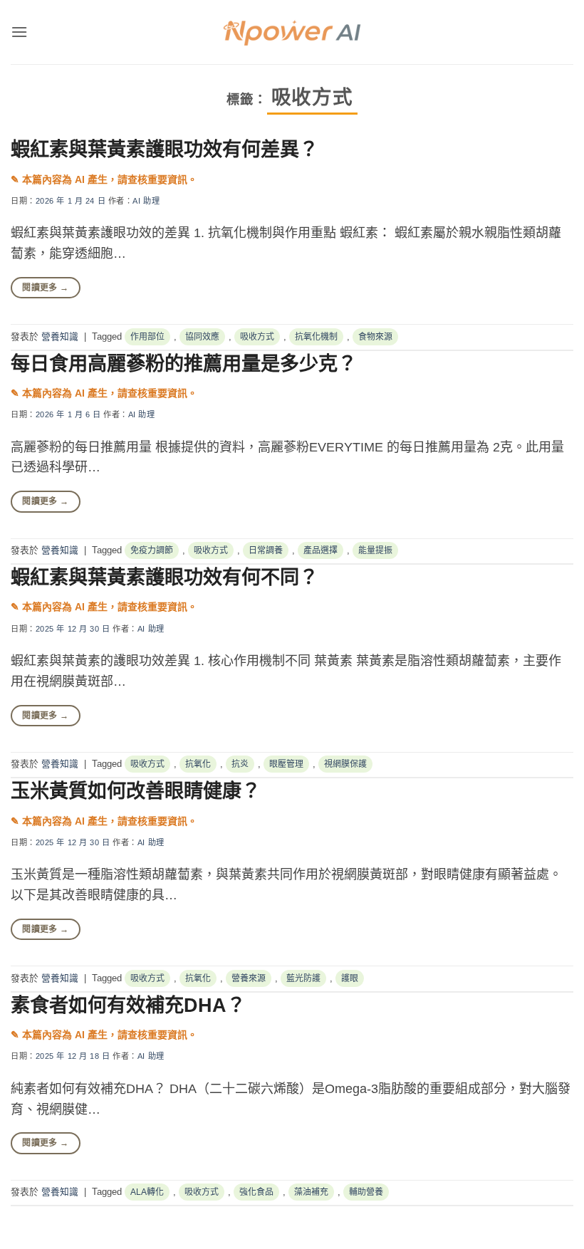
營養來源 (248, 978)
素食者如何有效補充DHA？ (128, 1005)
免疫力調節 (151, 550)
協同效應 (202, 337)
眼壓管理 (286, 764)
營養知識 (59, 336)
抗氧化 (198, 764)
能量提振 (375, 550)
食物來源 (375, 337)
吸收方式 (257, 337)
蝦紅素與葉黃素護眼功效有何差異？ (164, 149)
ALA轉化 (147, 1192)
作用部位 (147, 337)
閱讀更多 (45, 288)
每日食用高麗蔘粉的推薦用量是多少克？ (184, 363)
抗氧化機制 (316, 337)
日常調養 (266, 550)
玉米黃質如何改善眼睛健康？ (136, 791)
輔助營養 (366, 1192)
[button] (19, 31)
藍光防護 (303, 978)
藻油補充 (311, 1192)
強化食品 (256, 1192)
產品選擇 (320, 550)
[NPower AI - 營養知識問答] (292, 32)
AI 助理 (146, 201)
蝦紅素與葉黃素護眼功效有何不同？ (164, 577)
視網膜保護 (345, 764)
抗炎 (240, 764)
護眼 (349, 978)
